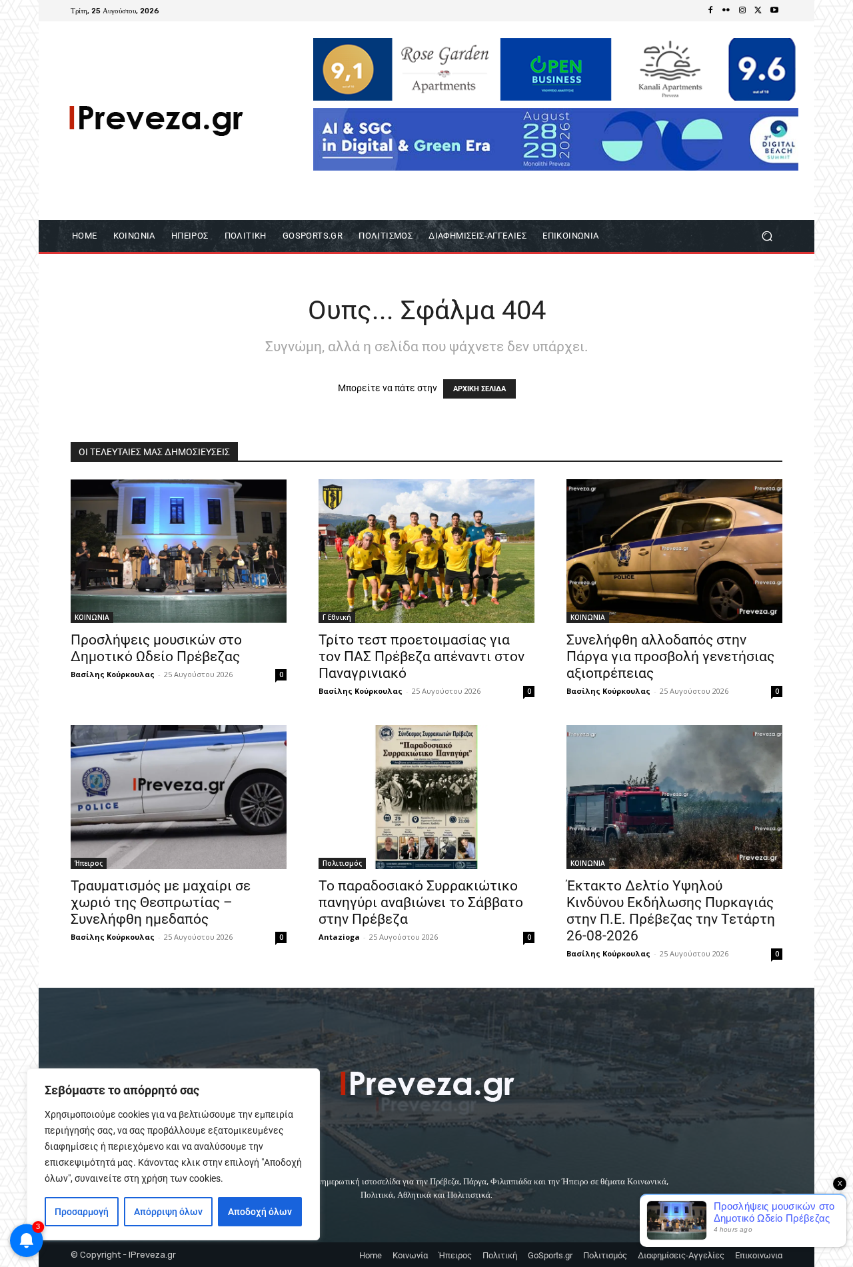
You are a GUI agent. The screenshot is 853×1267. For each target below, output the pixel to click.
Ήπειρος (89, 863)
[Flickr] (726, 11)
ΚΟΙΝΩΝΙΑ (92, 617)
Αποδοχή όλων (260, 1211)
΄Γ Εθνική (337, 617)
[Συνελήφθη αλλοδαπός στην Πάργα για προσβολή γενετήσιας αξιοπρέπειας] (674, 551)
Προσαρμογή (82, 1211)
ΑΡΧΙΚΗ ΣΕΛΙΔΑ (479, 389)
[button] (766, 236)
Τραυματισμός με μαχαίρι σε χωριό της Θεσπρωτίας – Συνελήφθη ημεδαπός (161, 902)
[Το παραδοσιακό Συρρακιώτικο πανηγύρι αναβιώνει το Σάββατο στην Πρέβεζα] (426, 797)
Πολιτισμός (342, 863)
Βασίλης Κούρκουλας (113, 674)
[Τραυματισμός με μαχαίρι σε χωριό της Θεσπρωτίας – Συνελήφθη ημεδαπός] (179, 797)
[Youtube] (774, 11)
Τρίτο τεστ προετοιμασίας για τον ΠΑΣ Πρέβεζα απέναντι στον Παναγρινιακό (421, 656)
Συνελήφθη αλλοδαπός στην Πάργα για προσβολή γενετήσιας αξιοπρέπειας (670, 656)
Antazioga (339, 937)
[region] (173, 1154)
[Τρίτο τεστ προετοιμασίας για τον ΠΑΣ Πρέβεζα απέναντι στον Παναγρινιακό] (426, 551)
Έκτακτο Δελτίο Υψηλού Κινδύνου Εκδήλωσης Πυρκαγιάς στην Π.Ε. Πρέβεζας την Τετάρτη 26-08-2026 (670, 911)
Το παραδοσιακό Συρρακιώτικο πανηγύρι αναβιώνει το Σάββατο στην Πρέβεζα (421, 902)
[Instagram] (742, 11)
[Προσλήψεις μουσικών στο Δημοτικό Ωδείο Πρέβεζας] (179, 551)
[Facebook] (710, 11)
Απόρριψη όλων (168, 1211)
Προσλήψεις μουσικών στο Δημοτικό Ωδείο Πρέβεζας (156, 648)
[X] (758, 11)
